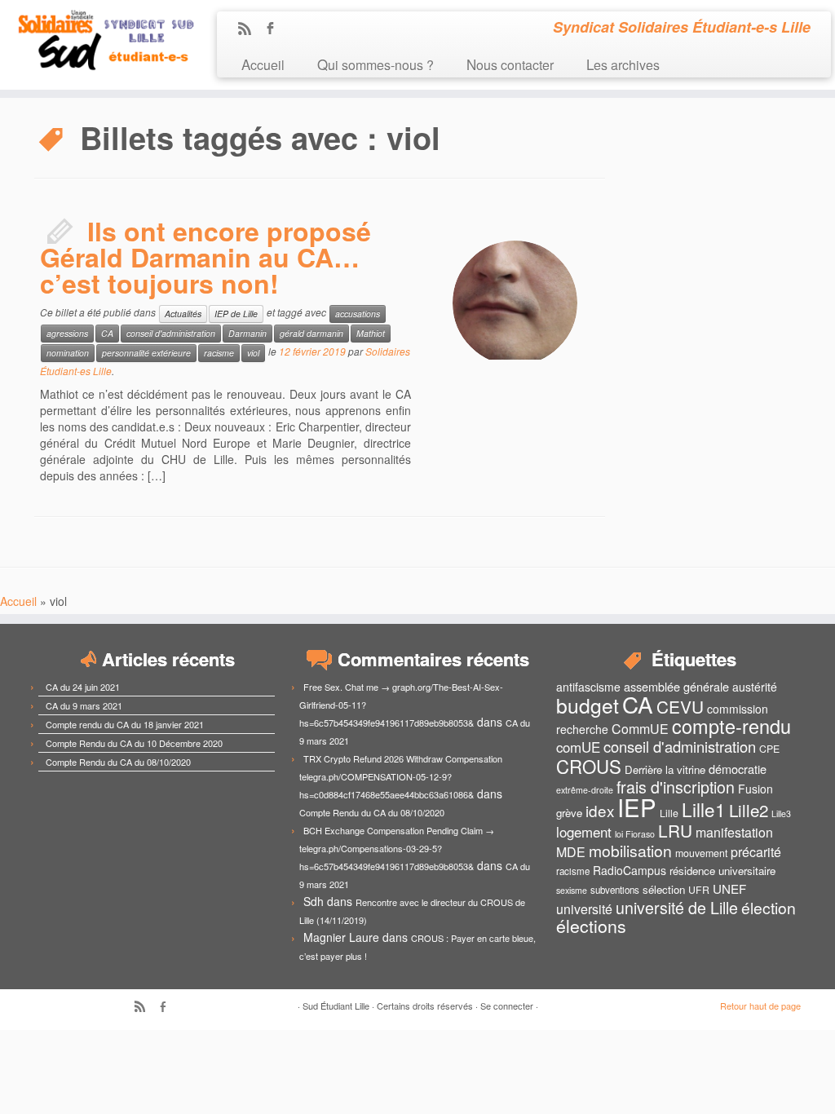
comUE (578, 747)
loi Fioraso (635, 834)
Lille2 (748, 810)
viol (253, 353)
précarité (756, 851)
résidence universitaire (722, 870)
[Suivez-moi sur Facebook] (275, 29)
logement (584, 832)
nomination (67, 353)
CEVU (680, 706)
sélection (664, 889)
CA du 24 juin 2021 (83, 686)
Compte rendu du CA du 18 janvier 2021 (125, 724)
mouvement (701, 853)
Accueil (263, 64)
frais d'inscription (675, 786)
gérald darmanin (311, 333)
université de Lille (677, 907)
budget (587, 705)
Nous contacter (510, 64)
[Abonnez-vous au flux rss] (250, 29)
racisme (219, 353)
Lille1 (704, 809)
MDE (570, 851)
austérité (754, 687)
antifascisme (588, 687)
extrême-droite (584, 790)
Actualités (183, 313)
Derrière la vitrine (665, 769)
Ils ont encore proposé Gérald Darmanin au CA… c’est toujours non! (205, 257)
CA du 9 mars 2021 (84, 705)
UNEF (729, 888)
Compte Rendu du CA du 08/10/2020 (118, 761)
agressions (67, 333)
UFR (698, 889)
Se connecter (506, 1005)
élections (591, 925)
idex (599, 810)
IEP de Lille (236, 313)
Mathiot (370, 333)
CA (107, 333)
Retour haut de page (760, 1005)
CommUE (640, 728)
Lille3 (781, 813)
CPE (769, 748)
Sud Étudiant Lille (336, 1005)
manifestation (734, 832)
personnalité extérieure (146, 353)
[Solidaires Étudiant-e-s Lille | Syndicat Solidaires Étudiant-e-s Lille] (98, 40)
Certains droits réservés (425, 1005)
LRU (675, 830)
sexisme (571, 890)
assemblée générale (676, 686)
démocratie (738, 768)
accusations (357, 313)
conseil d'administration (170, 333)
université (584, 909)
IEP (636, 806)
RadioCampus (629, 870)
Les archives (623, 64)
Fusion (755, 788)
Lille (669, 813)
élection (768, 907)
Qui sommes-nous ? (375, 64)
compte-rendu (731, 726)
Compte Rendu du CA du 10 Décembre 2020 (134, 742)
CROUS (588, 766)
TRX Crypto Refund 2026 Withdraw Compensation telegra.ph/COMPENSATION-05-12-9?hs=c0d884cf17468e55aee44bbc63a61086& (400, 776)
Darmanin (247, 333)
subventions (614, 889)
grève (569, 812)
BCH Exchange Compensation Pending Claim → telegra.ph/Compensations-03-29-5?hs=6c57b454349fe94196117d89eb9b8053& (396, 848)
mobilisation (630, 850)
